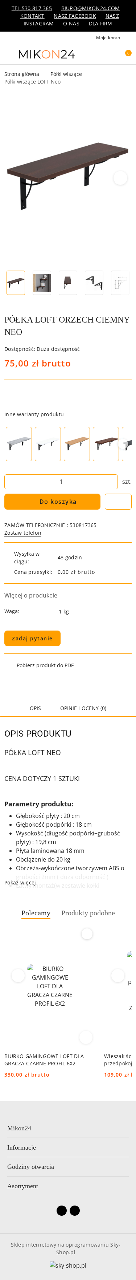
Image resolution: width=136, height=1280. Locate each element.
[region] (68, 444)
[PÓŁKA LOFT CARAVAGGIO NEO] (106, 444)
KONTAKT (32, 15)
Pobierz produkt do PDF (45, 665)
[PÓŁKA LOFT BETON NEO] (19, 444)
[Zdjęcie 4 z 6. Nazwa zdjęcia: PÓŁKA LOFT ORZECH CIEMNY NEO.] (94, 283)
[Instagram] (75, 1211)
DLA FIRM (100, 23)
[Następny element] (123, 444)
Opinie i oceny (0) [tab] (83, 708)
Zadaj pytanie (32, 638)
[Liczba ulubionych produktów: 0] (108, 54)
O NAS (71, 23)
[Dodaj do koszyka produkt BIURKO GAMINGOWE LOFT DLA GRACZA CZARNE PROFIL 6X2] (85, 1037)
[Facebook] (62, 1211)
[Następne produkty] (118, 975)
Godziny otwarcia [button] (30, 1166)
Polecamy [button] (35, 913)
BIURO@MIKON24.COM (90, 8)
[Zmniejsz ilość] (10, 482)
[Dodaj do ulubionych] (118, 502)
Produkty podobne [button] (88, 913)
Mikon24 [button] (19, 1128)
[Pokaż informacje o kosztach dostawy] (100, 572)
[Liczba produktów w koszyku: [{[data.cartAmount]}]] (123, 54)
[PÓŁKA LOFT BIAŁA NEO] (48, 444)
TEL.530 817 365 (32, 8)
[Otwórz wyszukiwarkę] (93, 54)
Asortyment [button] (22, 1186)
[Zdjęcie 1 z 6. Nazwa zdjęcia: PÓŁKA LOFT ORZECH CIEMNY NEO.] (16, 283)
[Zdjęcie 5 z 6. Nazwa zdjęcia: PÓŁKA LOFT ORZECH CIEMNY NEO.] (120, 283)
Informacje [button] (21, 1147)
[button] (120, 178)
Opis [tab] (35, 708)
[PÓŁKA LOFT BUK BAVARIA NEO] (77, 444)
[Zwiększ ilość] (112, 482)
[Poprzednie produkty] (18, 975)
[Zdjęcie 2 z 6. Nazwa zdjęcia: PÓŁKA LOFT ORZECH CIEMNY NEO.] (42, 283)
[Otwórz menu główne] (8, 54)
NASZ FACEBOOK (75, 15)
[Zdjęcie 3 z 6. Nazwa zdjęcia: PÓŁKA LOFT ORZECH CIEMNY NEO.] (68, 283)
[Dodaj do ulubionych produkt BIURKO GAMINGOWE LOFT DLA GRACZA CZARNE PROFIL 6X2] (87, 933)
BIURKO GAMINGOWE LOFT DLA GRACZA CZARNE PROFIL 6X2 (44, 1060)
